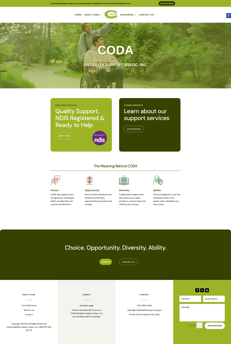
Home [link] (78, 14)
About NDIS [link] (64, 136)
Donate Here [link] (166, 3)
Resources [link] (127, 14)
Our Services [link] (134, 129)
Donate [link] (105, 262)
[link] (197, 290)
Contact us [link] (128, 262)
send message (215, 326)
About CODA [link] (91, 14)
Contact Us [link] (146, 14)
